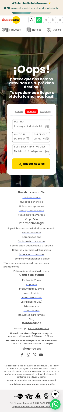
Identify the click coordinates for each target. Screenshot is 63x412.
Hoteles (36, 29)
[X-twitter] (34, 354)
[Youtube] (41, 354)
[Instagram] (28, 354)
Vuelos (57, 29)
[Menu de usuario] (32, 20)
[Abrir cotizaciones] (55, 394)
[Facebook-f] (22, 354)
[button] (55, 404)
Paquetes (15, 29)
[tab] (19, 111)
